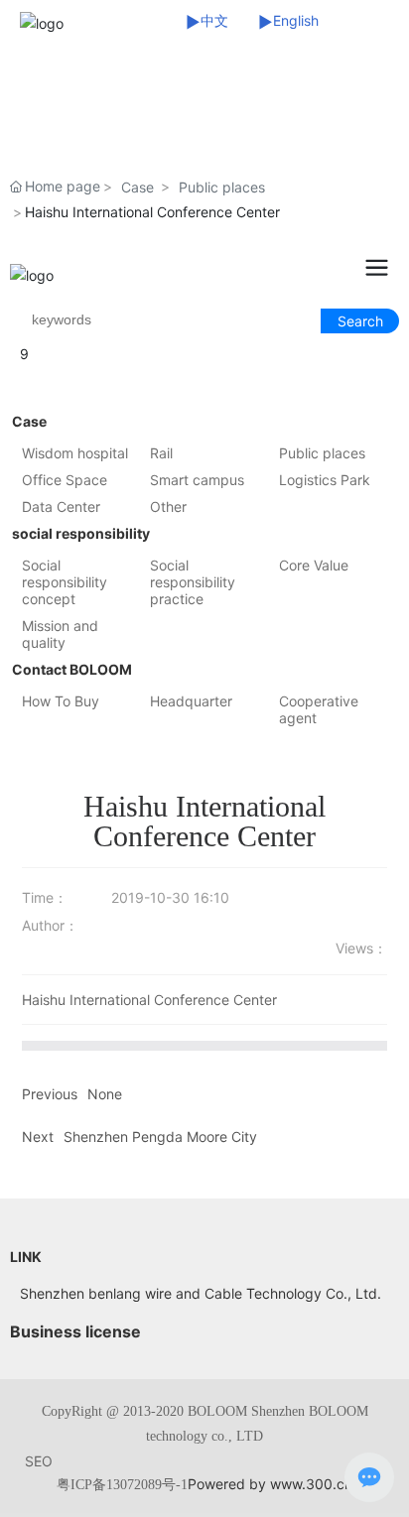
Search (360, 321)
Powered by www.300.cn (270, 1483)
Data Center (61, 506)
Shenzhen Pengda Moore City (160, 1136)
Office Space (64, 479)
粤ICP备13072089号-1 (122, 1484)
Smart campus (197, 479)
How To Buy (60, 701)
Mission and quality (60, 634)
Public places (222, 187)
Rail (161, 452)
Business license (75, 1331)
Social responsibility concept (64, 582)
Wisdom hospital (75, 452)
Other (168, 506)
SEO (39, 1461)
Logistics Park (324, 479)
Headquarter (191, 701)
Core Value (313, 565)
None (104, 1093)
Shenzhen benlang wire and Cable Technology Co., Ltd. (200, 1293)
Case (137, 187)
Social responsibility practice (192, 582)
